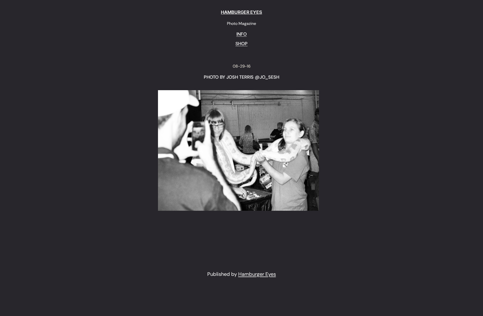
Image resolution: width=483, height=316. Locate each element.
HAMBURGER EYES (241, 12)
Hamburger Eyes (257, 274)
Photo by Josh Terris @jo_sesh (241, 77)
